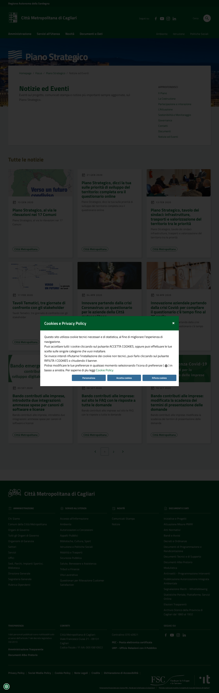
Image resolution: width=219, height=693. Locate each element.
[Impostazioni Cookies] (6, 686)
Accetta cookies (124, 378)
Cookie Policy (104, 370)
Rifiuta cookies (159, 378)
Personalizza (88, 378)
